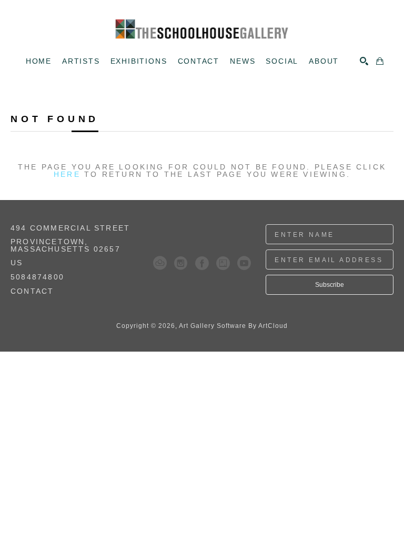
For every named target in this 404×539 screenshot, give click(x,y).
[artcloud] (160, 263)
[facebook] (202, 263)
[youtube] (244, 263)
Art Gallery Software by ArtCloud (233, 326)
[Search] (364, 61)
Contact (32, 291)
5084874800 (37, 277)
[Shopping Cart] (379, 61)
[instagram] (181, 263)
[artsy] (223, 263)
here (67, 174)
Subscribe (329, 284)
